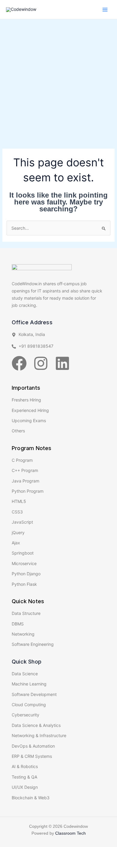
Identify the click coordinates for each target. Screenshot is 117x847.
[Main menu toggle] (105, 10)
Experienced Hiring (30, 410)
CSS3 (17, 512)
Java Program (25, 481)
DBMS (18, 624)
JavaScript (22, 522)
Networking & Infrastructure (39, 735)
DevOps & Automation (33, 746)
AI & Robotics (25, 766)
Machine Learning (29, 684)
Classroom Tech (70, 833)
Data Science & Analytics (36, 725)
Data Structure (26, 613)
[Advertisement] (58, 80)
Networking (23, 634)
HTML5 (19, 501)
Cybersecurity (25, 714)
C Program (22, 460)
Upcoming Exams (29, 420)
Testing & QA (24, 777)
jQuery (18, 532)
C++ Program (25, 470)
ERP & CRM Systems (32, 756)
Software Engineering (33, 644)
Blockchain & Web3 (31, 797)
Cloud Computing (29, 704)
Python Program (28, 491)
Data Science (25, 673)
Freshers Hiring (26, 400)
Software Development (34, 694)
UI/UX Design (25, 787)
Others (18, 430)
